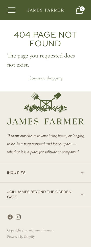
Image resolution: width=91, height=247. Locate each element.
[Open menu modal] (12, 10)
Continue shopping (45, 78)
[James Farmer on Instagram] (18, 218)
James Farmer (43, 230)
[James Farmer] (45, 10)
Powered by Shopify (21, 236)
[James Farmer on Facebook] (10, 218)
